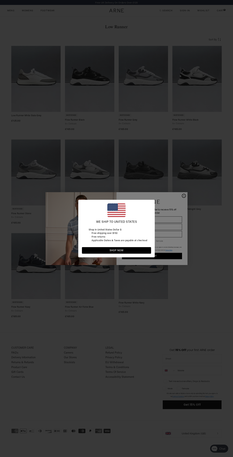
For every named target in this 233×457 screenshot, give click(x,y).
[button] (148, 250)
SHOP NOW (116, 250)
